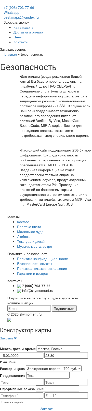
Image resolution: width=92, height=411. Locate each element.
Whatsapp (11, 12)
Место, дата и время (18, 348)
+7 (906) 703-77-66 (19, 7)
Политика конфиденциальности (42, 258)
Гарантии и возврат (32, 273)
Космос (23, 221)
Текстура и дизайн (32, 241)
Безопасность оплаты (34, 263)
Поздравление (12, 375)
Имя (3, 361)
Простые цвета (29, 226)
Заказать (47, 408)
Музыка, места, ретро (34, 246)
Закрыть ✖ (8, 337)
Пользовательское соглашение (42, 268)
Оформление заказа (17, 388)
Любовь (23, 236)
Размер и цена (12, 368)
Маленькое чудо (30, 231)
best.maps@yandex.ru (21, 17)
